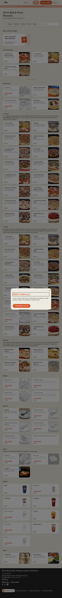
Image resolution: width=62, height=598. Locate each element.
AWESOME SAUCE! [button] (21, 306)
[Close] (49, 290)
